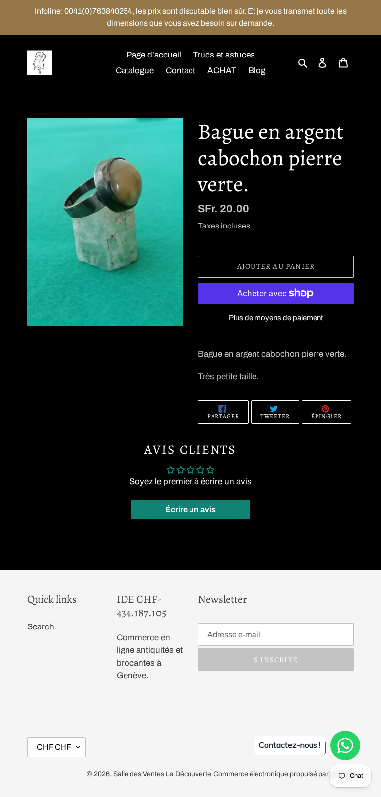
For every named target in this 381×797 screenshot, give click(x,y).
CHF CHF (54, 747)
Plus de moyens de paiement (276, 318)
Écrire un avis (190, 509)
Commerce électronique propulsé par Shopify (283, 774)
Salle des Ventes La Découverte (162, 774)
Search (40, 626)
